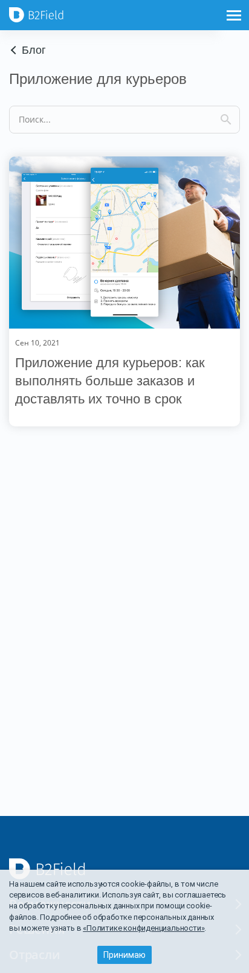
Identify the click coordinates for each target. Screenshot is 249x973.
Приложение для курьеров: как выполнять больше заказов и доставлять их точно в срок (110, 380)
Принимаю (124, 955)
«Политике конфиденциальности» (143, 928)
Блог (34, 50)
